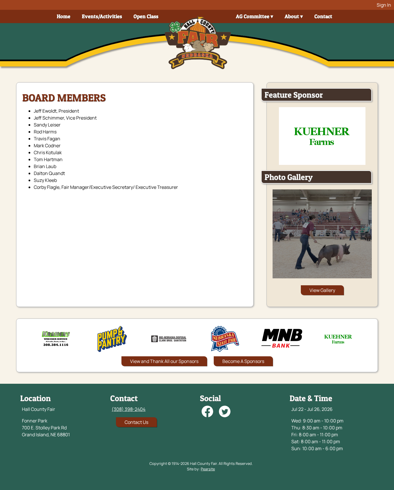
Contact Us (136, 422)
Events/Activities (102, 16)
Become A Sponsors (243, 361)
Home (63, 16)
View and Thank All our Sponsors (164, 361)
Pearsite (208, 469)
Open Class (146, 16)
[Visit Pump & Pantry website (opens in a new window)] (112, 339)
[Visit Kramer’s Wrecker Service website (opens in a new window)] (55, 339)
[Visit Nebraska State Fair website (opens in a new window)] (225, 339)
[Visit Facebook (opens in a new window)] (207, 412)
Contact (323, 16)
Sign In (384, 5)
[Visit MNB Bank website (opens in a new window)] (281, 339)
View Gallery (322, 290)
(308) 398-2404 (128, 409)
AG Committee (252, 16)
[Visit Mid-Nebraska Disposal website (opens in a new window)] (168, 339)
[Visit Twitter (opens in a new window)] (224, 412)
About (292, 16)
